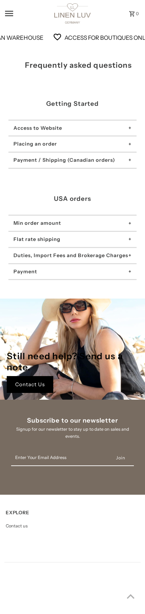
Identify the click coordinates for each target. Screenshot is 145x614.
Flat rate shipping (36, 239)
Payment (25, 272)
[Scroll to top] (130, 596)
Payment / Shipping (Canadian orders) (64, 160)
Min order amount (37, 223)
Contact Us (30, 384)
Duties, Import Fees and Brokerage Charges (70, 255)
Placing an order (35, 144)
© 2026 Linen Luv (22, 607)
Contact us (17, 525)
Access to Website (37, 128)
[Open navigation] (24, 13)
